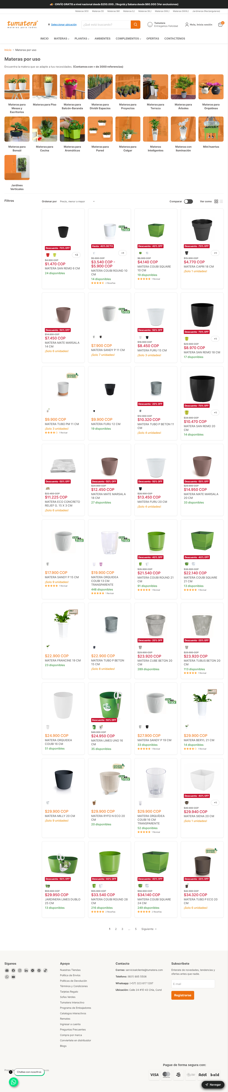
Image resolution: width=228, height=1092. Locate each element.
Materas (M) (113, 11)
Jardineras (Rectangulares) (206, 11)
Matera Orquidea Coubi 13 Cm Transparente (104, 580)
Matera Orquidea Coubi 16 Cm (58, 742)
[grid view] (216, 201)
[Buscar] (135, 24)
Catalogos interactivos (73, 1013)
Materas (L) (129, 11)
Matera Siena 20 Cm (199, 816)
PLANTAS (81, 38)
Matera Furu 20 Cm (152, 501)
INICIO (44, 38)
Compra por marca (71, 1034)
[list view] (221, 201)
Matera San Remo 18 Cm (202, 352)
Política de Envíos (70, 975)
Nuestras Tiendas (70, 969)
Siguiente (147, 929)
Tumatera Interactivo (72, 1002)
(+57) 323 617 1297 (141, 983)
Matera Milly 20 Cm (60, 816)
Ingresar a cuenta (70, 1024)
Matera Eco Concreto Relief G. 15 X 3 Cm (62, 503)
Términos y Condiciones (74, 986)
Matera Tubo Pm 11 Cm (62, 424)
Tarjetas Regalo (69, 991)
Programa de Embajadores (75, 1007)
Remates (65, 1018)
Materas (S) (98, 11)
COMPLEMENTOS (128, 38)
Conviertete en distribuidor (75, 1040)
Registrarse (182, 995)
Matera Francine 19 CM (63, 660)
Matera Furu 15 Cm (152, 350)
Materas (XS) (82, 11)
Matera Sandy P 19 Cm (154, 740)
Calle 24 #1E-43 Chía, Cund (145, 989)
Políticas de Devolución (73, 980)
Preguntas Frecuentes (73, 1029)
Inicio (7, 49)
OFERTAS (152, 38)
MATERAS (61, 38)
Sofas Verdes (67, 996)
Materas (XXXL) (181, 11)
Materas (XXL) (162, 11)
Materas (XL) (144, 11)
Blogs (63, 1045)
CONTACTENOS (174, 38)
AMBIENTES (102, 38)
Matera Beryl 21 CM (199, 740)
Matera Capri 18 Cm (199, 266)
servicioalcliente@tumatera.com (144, 969)
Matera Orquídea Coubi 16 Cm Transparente (151, 819)
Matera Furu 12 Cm (105, 424)
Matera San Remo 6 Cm (62, 268)
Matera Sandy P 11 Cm (108, 350)
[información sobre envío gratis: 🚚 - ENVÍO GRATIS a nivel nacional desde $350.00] (114, 4)
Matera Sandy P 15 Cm (62, 577)
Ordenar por (49, 201)
